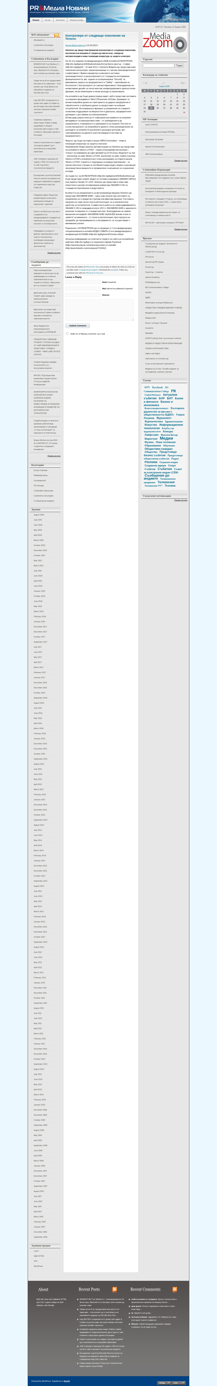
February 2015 (40, 794)
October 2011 (39, 998)
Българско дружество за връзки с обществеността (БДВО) (164, 411)
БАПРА (148, 292)
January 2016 (39, 739)
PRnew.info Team (93, 267)
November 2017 (40, 632)
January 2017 (39, 677)
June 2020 (38, 576)
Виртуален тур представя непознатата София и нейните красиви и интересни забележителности (47, 314)
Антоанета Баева (139, 1317)
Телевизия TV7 (153, 485)
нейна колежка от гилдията (144, 1299)
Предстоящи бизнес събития (160, 453)
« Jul (145, 83)
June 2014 (38, 835)
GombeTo (149, 328)
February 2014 (40, 855)
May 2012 (38, 962)
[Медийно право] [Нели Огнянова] (159, 313)
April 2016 (38, 723)
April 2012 (38, 967)
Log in (36, 1251)
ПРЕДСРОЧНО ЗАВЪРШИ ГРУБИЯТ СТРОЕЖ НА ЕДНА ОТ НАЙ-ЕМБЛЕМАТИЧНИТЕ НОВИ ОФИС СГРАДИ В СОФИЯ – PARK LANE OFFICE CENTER (47, 347)
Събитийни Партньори (43, 491)
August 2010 (39, 1069)
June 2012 (38, 957)
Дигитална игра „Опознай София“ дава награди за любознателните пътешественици (44, 297)
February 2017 (40, 672)
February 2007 (40, 1222)
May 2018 (38, 606)
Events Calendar (40, 470)
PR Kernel (149, 257)
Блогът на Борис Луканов (156, 323)
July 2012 (38, 952)
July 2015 (38, 769)
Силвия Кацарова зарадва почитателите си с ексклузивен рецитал (45, 365)
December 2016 (40, 683)
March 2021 (39, 566)
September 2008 (40, 1145)
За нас (48, 20)
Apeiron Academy (152, 277)
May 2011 (38, 1023)
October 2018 (39, 596)
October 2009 (39, 1120)
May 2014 (38, 840)
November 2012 (40, 932)
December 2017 (40, 627)
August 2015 (39, 764)
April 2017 (38, 662)
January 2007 (39, 1227)
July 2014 (38, 830)
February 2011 (40, 1039)
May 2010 (38, 1084)
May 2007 (38, 1206)
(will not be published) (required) (117, 289)
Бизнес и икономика (158, 403)
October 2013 (39, 876)
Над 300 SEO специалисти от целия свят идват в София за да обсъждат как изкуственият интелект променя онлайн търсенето (47, 106)
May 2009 (38, 1135)
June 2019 (38, 586)
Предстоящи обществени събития (163, 457)
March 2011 (38, 1034)
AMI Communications (154, 154)
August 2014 (39, 825)
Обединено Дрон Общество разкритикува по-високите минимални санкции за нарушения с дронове (46, 199)
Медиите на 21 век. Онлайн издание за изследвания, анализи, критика (162, 370)
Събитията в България (43, 45)
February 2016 (40, 733)
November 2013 (40, 871)
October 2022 (39, 555)
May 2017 (38, 657)
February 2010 (40, 1100)
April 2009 (38, 1140)
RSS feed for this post (94, 273)
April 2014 (38, 845)
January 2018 (39, 622)
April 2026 (38, 535)
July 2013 (38, 891)
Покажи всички (54, 253)
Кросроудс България (154, 139)
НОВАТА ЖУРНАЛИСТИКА (157, 348)
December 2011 (40, 988)
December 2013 (40, 866)
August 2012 (39, 947)
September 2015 (40, 759)
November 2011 (40, 993)
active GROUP (151, 125)
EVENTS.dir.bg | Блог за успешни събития (163, 338)
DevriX (67, 1381)
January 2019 (39, 591)
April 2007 (38, 1212)
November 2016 (40, 688)
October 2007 (39, 1181)
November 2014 (40, 810)
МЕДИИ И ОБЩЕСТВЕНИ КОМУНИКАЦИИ (163, 343)
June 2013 (38, 896)
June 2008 (38, 1150)
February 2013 (40, 917)
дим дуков (136, 1306)
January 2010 (39, 1105)
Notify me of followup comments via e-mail (87, 334)
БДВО (147, 298)
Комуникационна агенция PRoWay (160, 132)
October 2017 (39, 637)
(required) (109, 282)
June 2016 (38, 713)
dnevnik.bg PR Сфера (154, 262)
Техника (170, 485)
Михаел (134, 1324)
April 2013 (38, 906)
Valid (39, 1256)
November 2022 (40, 550)
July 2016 (38, 708)
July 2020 (38, 571)
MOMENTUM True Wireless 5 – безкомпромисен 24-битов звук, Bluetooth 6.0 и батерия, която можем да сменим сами (47, 68)
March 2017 (39, 667)
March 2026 (39, 540)
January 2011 (39, 1044)
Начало (36, 20)
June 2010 (38, 1079)
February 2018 (40, 616)
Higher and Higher (152, 353)
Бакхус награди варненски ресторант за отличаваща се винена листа (162, 213)
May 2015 (38, 779)
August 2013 (39, 886)
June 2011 (38, 1018)
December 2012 (40, 927)
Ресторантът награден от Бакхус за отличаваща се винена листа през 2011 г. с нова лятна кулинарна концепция (166, 202)
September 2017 (40, 642)
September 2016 (40, 698)
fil (132, 1313)
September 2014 (40, 820)
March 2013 (39, 911)
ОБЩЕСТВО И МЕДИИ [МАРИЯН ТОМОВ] (163, 308)
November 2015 (40, 749)
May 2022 (38, 560)
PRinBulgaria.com (152, 282)
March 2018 (39, 611)
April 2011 (38, 1028)
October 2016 (39, 693)
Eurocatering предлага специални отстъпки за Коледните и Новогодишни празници (164, 189)
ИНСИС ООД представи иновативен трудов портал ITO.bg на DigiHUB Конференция (45, 380)
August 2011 (39, 1008)
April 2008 (38, 1156)
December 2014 (40, 805)
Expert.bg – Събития (154, 272)
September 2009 (40, 1125)
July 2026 (38, 520)
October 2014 (39, 815)
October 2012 (39, 937)
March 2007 (39, 1217)
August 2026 (39, 515)
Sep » (183, 83)
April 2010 (38, 1089)
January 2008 (39, 1166)
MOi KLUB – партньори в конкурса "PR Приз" (164, 223)
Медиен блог (150, 318)
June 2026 (38, 525)
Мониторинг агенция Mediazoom (159, 303)
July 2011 (38, 1013)
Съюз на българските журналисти (159, 364)
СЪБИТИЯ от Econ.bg (154, 252)
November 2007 (40, 1176)
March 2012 (39, 972)
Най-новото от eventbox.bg (156, 359)
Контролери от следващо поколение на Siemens (95, 37)
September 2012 (40, 942)
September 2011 (40, 1003)
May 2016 (38, 718)
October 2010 (39, 1059)
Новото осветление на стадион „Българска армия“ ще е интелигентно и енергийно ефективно (47, 147)
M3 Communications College (157, 287)
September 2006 (40, 1237)
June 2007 (38, 1201)
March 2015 (39, 789)
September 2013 (40, 881)
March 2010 (39, 1095)
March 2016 (39, 728)
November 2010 (40, 1054)
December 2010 (40, 1049)
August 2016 (39, 703)
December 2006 (40, 1232)
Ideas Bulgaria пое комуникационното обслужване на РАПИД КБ (45, 329)
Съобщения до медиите (44, 50)
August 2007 (39, 1191)
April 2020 (38, 581)
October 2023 (39, 545)
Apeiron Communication (155, 147)
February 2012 (40, 978)
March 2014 (39, 850)
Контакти (60, 20)
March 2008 (39, 1161)
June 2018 (38, 601)
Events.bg (149, 267)
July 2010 (38, 1074)
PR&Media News (41, 475)
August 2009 (39, 1130)
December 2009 (40, 1110)
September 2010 (40, 1064)
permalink (114, 270)
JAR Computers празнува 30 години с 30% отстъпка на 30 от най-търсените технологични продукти (46, 163)
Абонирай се (39, 40)
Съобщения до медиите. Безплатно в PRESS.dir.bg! (161, 245)
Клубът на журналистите (159, 430)
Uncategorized (40, 480)
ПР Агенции (39, 486)
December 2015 (40, 744)
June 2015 (38, 774)
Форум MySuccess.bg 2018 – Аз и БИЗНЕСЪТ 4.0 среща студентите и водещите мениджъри (46, 444)
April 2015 (38, 784)
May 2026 (38, 530)
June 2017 (38, 652)
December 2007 (40, 1171)
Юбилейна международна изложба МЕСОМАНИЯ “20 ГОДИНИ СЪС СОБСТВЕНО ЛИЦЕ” (165, 178)
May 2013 (38, 901)
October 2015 (39, 754)
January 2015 (39, 800)
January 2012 (39, 983)
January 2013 (39, 922)
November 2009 (40, 1115)
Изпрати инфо (76, 20)
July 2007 (38, 1196)
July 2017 (38, 647)
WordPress (38, 1266)
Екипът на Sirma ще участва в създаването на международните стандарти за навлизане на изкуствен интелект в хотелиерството (47, 217)
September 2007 (40, 1186)
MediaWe (149, 333)
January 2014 (39, 861)
